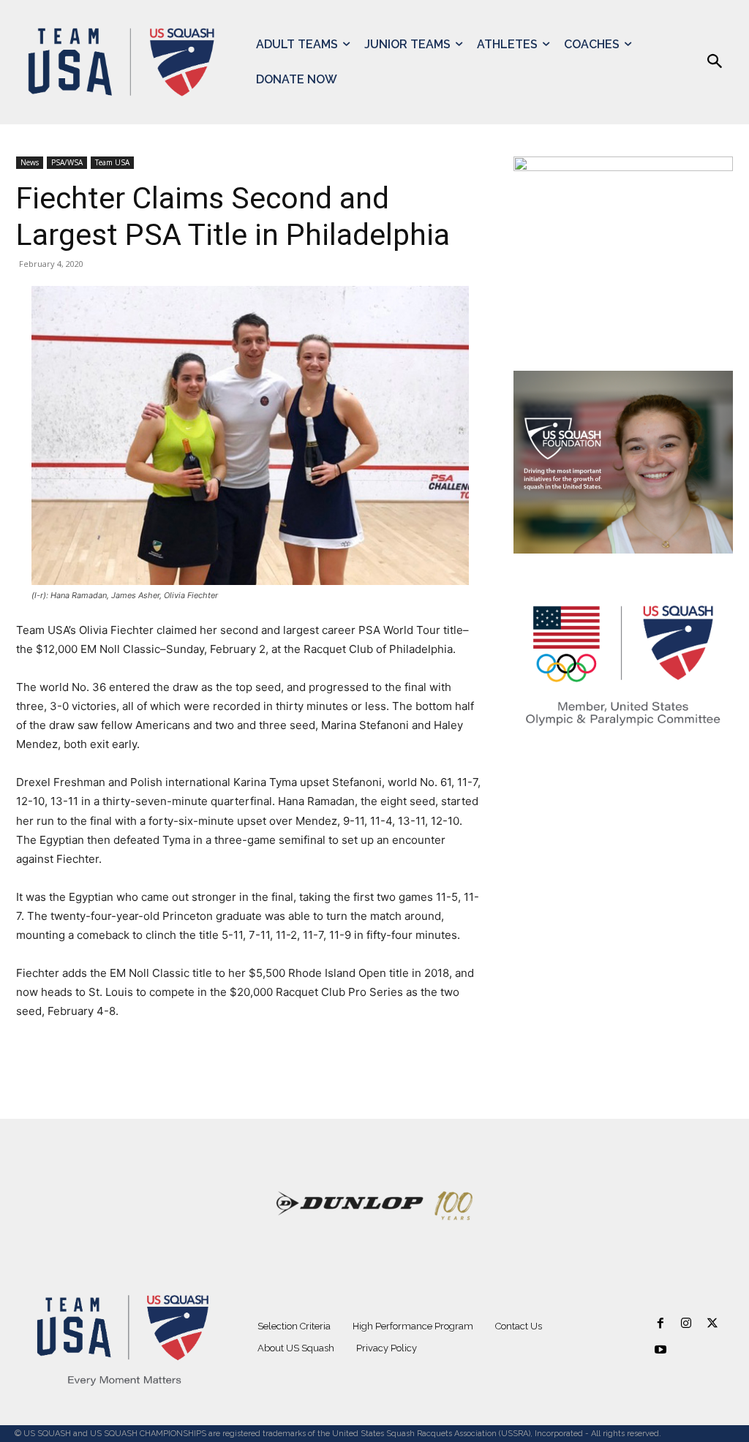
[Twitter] (712, 1324)
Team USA (112, 162)
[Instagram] (686, 1324)
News (29, 162)
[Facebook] (661, 1324)
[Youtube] (661, 1350)
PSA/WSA (67, 162)
